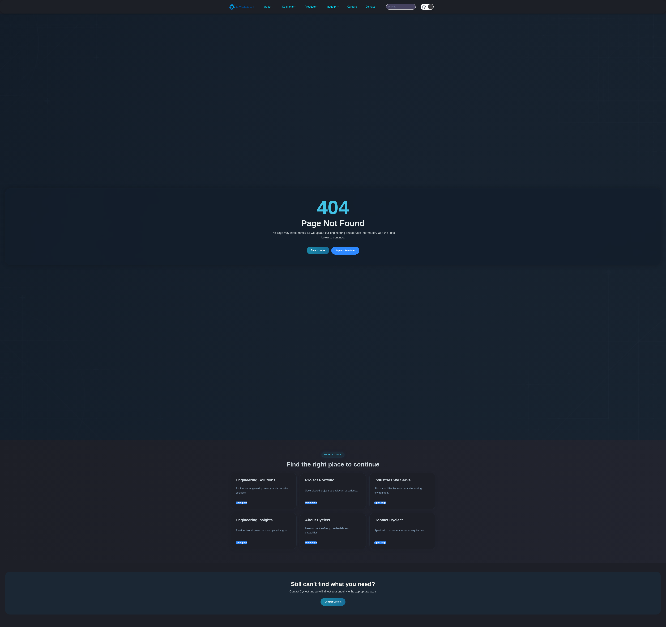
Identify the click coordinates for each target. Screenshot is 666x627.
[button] (427, 7)
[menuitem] (269, 6)
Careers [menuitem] (352, 6)
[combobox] (401, 7)
